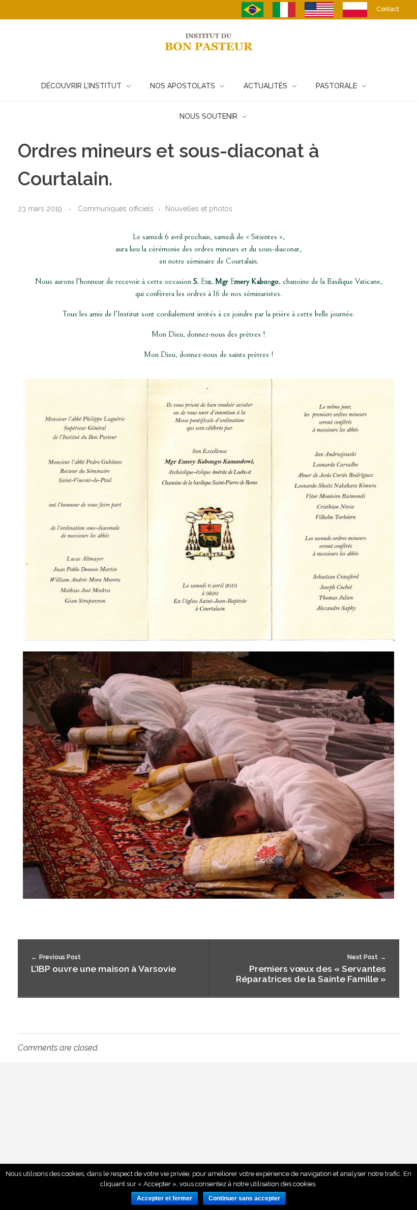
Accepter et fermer (164, 1198)
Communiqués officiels (116, 209)
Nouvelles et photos (198, 209)
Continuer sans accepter (244, 1198)
